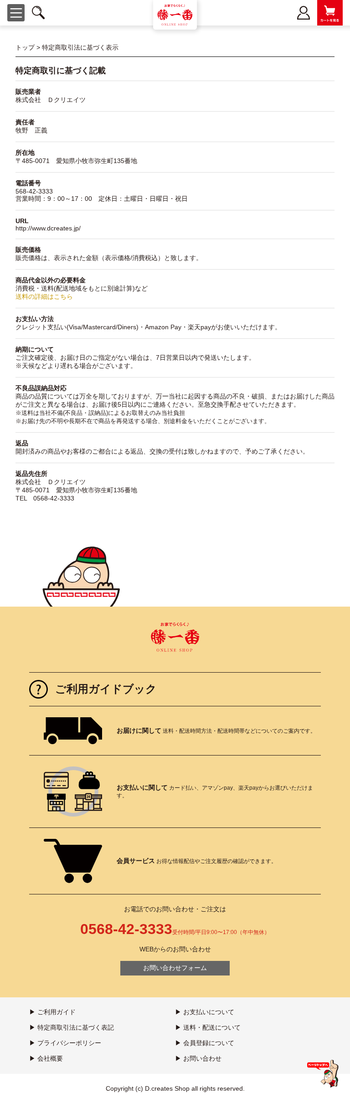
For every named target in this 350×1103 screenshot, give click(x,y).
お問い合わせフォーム (175, 967)
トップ (25, 47)
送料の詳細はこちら (44, 296)
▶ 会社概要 (46, 1058)
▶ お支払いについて (204, 1012)
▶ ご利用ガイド (52, 1012)
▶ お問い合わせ (198, 1058)
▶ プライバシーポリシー (65, 1043)
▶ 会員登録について (204, 1043)
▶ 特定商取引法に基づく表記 (71, 1027)
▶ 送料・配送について (208, 1027)
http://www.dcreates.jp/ (48, 228)
